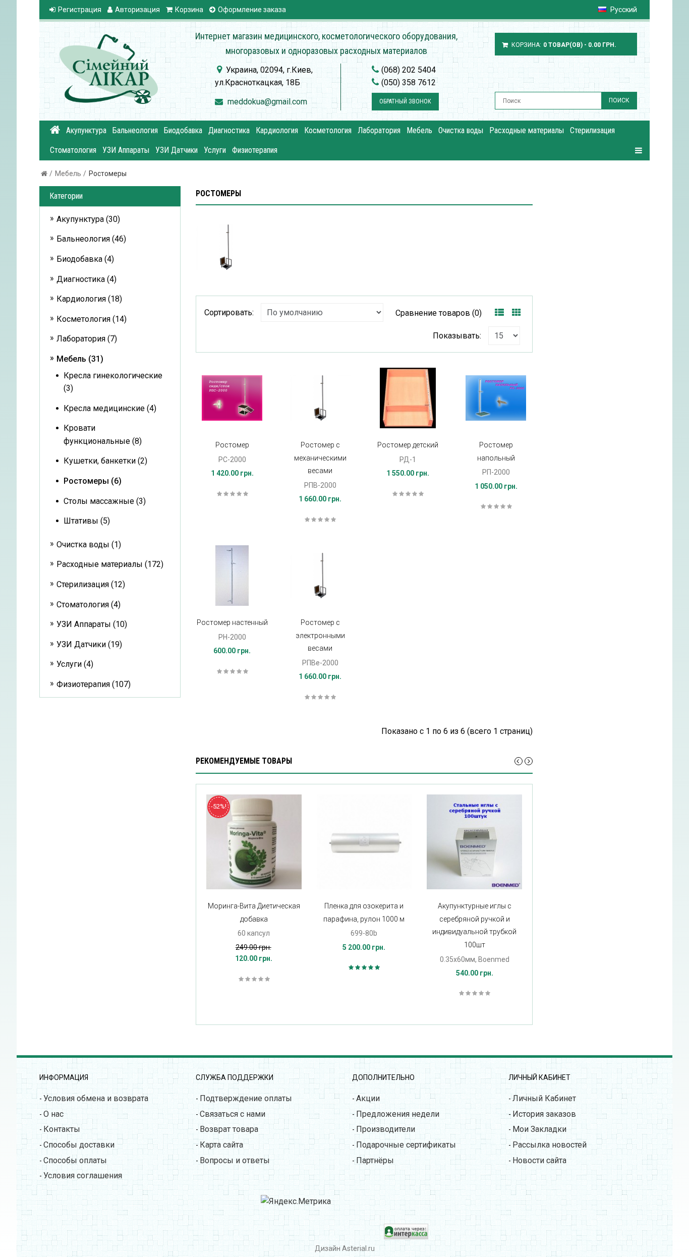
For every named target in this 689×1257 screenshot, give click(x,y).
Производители (385, 1129)
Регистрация (79, 10)
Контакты (61, 1129)
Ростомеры (108, 173)
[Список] (499, 313)
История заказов (544, 1114)
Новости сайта (539, 1160)
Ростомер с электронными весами (320, 635)
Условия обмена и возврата (95, 1098)
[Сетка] (516, 313)
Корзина (189, 10)
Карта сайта (221, 1145)
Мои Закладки (539, 1129)
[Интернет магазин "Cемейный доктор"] (55, 130)
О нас (53, 1114)
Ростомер (232, 445)
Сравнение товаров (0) (438, 313)
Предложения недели (397, 1114)
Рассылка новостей (549, 1145)
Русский (623, 10)
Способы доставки (78, 1145)
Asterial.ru (358, 1248)
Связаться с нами (232, 1114)
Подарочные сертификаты (406, 1145)
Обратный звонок (405, 101)
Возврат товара (229, 1129)
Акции (368, 1098)
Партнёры (375, 1160)
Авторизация (137, 10)
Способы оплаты (75, 1160)
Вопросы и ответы (235, 1160)
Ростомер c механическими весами (320, 458)
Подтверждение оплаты (246, 1098)
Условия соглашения (82, 1175)
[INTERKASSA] (406, 1236)
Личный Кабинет (544, 1098)
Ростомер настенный (232, 622)
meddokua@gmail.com (267, 101)
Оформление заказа (252, 10)
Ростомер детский (407, 445)
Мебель (68, 173)
